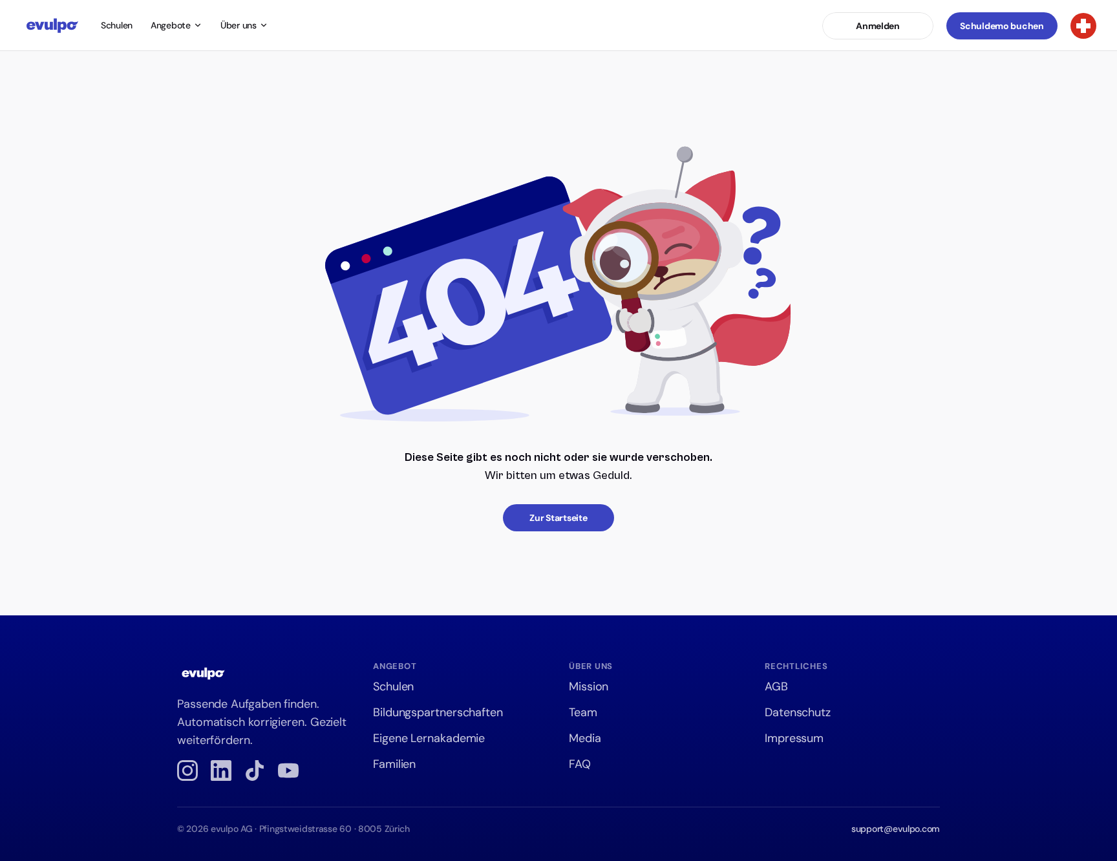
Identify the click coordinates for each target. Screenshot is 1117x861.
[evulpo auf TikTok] (254, 770)
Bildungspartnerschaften (438, 712)
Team (583, 712)
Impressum (794, 738)
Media (585, 738)
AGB (776, 686)
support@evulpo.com (895, 828)
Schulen (117, 25)
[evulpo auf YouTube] (288, 770)
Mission (588, 686)
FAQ (580, 764)
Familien (394, 764)
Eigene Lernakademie (429, 738)
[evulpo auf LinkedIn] (221, 770)
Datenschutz (798, 712)
